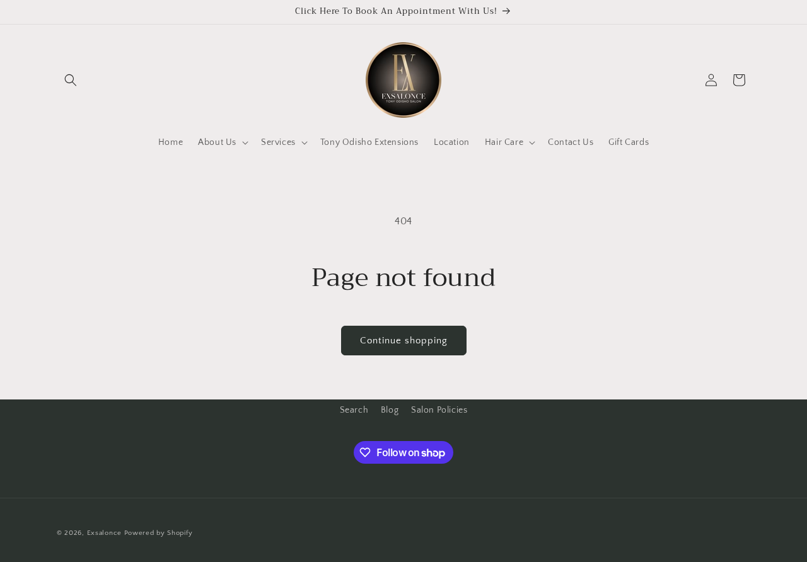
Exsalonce (105, 533)
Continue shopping (404, 340)
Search (354, 410)
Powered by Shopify (158, 533)
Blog (389, 410)
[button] (70, 80)
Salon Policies (439, 410)
